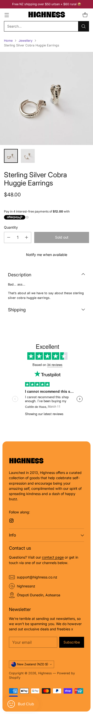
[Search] (83, 26)
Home (8, 40)
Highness (45, 673)
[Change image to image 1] (11, 156)
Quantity (11, 227)
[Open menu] (6, 15)
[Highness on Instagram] (11, 521)
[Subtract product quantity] (8, 237)
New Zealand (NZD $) (32, 664)
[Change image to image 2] (28, 156)
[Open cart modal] (85, 15)
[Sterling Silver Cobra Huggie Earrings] (46, 98)
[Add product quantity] (26, 237)
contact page (53, 557)
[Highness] (46, 14)
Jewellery (25, 40)
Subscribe (71, 642)
